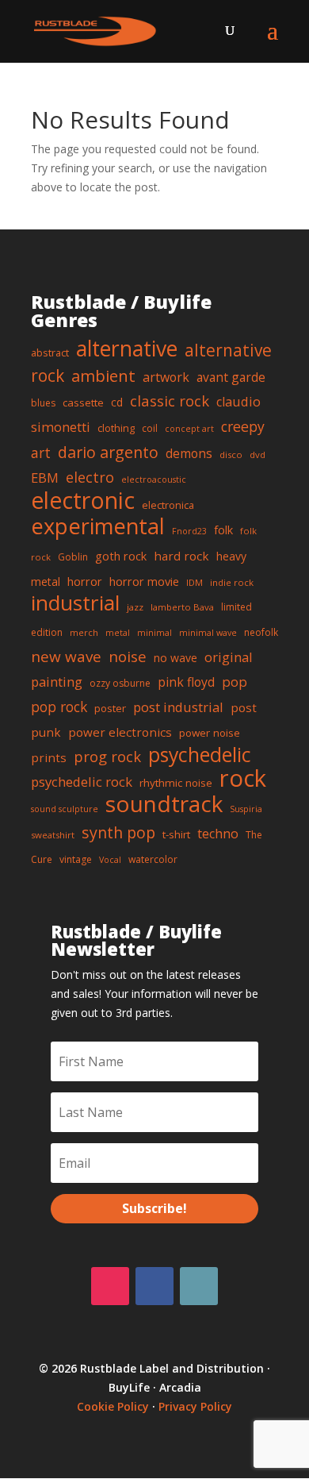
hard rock (181, 556)
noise (128, 656)
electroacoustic (153, 479)
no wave (175, 657)
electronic (83, 500)
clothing (116, 428)
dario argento (108, 452)
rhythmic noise (175, 783)
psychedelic (199, 754)
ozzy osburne (120, 683)
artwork (166, 377)
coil (150, 428)
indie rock (232, 582)
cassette (83, 402)
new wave (66, 656)
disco (230, 454)
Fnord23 (189, 531)
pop (234, 681)
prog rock (107, 756)
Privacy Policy (195, 1406)
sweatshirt (52, 835)
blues (43, 403)
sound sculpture (64, 809)
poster (110, 708)
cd (117, 402)
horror (84, 581)
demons (189, 453)
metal (117, 632)
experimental (98, 526)
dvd (257, 454)
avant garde (230, 377)
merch (84, 632)
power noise (209, 733)
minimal (154, 632)
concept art (189, 428)
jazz (135, 607)
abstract (50, 352)
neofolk (261, 632)
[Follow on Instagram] (110, 1286)
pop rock (59, 706)
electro (90, 477)
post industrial (178, 707)
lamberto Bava (182, 607)
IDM (194, 582)
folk (223, 529)
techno (217, 833)
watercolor (152, 859)
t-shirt (176, 834)
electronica (168, 505)
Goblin (73, 557)
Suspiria (246, 809)
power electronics (120, 732)
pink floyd (186, 682)
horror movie (144, 581)
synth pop (118, 832)
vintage (75, 859)
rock (242, 778)
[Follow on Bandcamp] (199, 1286)
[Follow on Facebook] (154, 1286)
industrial (75, 602)
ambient (103, 375)
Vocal (110, 859)
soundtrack (164, 803)
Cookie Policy (113, 1406)
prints (49, 757)
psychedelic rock (81, 781)
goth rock (121, 556)
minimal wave (208, 632)
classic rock (169, 400)
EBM (45, 477)
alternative (126, 348)
